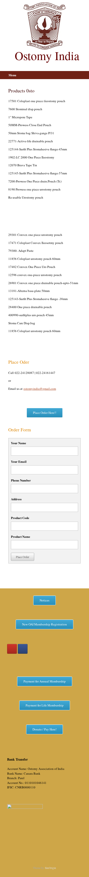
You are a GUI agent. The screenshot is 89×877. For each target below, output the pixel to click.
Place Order (22, 557)
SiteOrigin (50, 868)
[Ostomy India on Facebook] (23, 649)
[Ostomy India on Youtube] (12, 649)
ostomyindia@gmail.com (39, 388)
